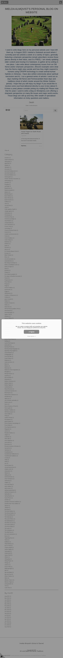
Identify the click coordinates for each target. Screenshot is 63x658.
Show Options (31, 336)
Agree (32, 332)
